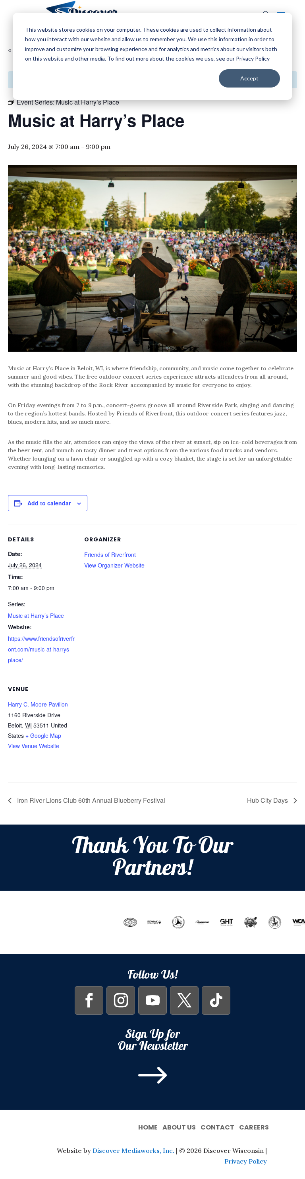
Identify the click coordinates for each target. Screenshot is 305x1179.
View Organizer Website (114, 565)
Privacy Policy (245, 1161)
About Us (179, 1126)
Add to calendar (49, 503)
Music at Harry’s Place (36, 615)
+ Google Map (43, 735)
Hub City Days (268, 800)
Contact (217, 1126)
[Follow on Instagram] (120, 1000)
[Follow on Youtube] (152, 1000)
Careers (254, 1126)
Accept (249, 78)
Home (148, 1126)
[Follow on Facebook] (89, 1000)
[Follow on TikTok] (216, 1000)
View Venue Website (33, 746)
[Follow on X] (184, 1000)
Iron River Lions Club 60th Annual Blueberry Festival (90, 800)
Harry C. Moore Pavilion (38, 704)
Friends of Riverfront (110, 554)
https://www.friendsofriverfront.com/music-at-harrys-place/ (41, 649)
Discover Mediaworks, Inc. (133, 1150)
